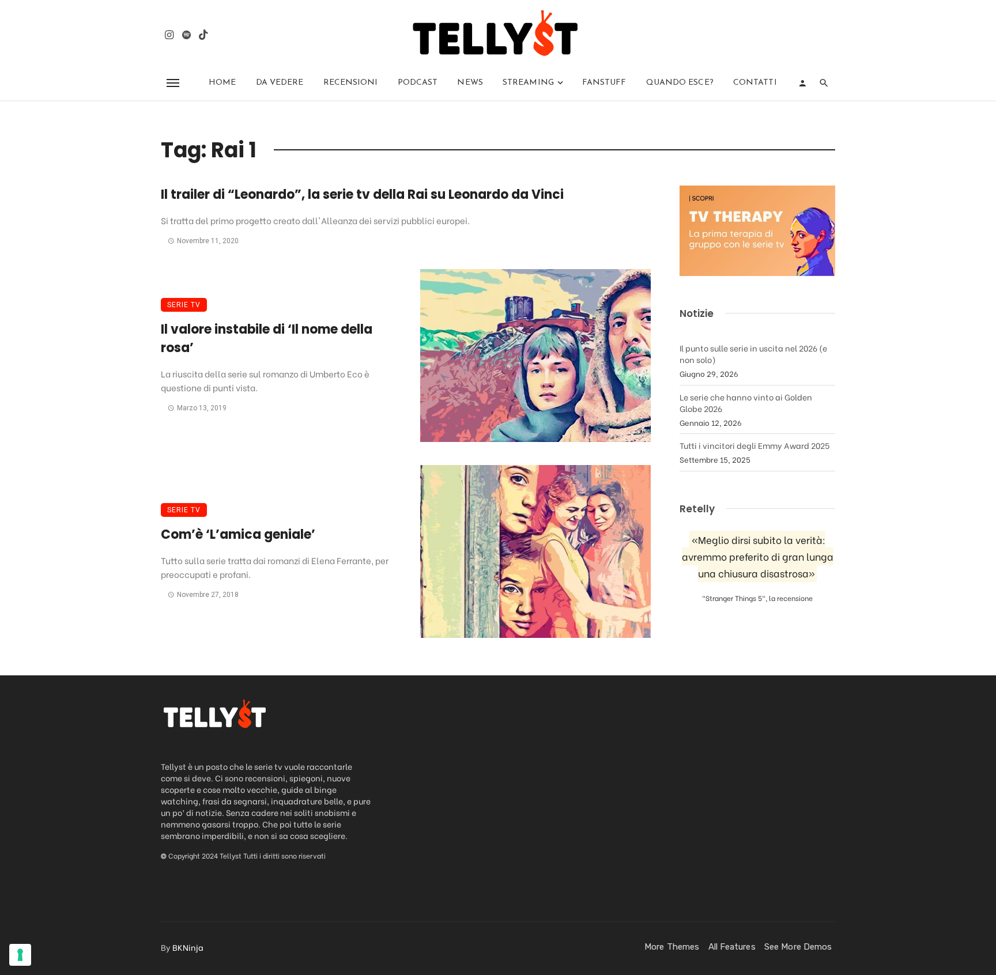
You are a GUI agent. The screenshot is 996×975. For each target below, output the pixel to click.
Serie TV (184, 305)
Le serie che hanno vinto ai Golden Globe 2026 (746, 402)
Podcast (418, 82)
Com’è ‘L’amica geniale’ (238, 534)
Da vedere (280, 82)
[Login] (802, 83)
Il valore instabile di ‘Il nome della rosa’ (266, 338)
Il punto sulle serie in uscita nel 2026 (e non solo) (753, 353)
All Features (732, 947)
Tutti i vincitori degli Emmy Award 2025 (754, 445)
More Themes (671, 947)
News (469, 82)
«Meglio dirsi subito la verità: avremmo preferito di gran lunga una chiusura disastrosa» (757, 556)
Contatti (755, 82)
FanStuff (604, 82)
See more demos (798, 947)
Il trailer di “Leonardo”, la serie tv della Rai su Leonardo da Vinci (362, 194)
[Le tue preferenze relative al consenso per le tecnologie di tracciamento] (20, 955)
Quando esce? (680, 82)
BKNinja (187, 947)
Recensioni (350, 82)
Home (222, 82)
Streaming (528, 82)
